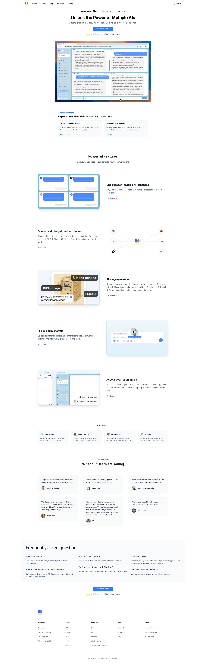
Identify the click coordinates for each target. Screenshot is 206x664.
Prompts (94, 637)
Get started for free (103, 29)
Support (121, 628)
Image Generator (151, 628)
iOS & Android (43, 637)
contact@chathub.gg (105, 661)
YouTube (68, 645)
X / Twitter (68, 628)
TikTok (67, 637)
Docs (44, 4)
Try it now (110, 198)
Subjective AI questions (99, 645)
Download (60, 4)
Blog (51, 4)
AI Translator (149, 637)
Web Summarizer (151, 632)
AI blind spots (96, 641)
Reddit (67, 641)
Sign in (178, 4)
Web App (41, 628)
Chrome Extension (44, 632)
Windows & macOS (44, 641)
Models (35, 4)
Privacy (120, 632)
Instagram (68, 632)
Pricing (70, 4)
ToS (119, 637)
